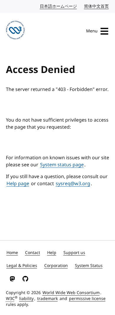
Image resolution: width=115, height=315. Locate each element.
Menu (92, 31)
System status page (62, 164)
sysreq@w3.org (73, 183)
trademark (47, 299)
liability (26, 299)
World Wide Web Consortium (71, 293)
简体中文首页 (96, 6)
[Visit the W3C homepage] (15, 31)
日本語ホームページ (59, 6)
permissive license (87, 299)
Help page (17, 183)
